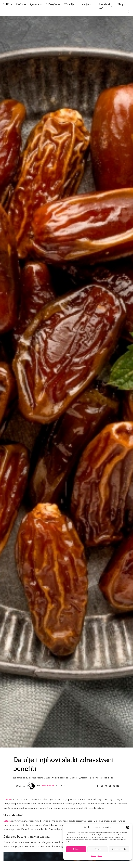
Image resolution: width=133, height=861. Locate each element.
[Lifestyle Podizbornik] (59, 4)
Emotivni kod (104, 6)
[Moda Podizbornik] (25, 4)
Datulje (7, 799)
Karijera (86, 4)
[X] (102, 786)
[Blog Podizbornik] (125, 4)
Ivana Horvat (47, 785)
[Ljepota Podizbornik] (41, 4)
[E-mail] (118, 786)
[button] (128, 827)
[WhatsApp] (110, 786)
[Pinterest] (114, 786)
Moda (19, 4)
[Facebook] (98, 786)
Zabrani (98, 849)
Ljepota (34, 4)
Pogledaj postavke (119, 849)
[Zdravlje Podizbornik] (76, 4)
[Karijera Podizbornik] (93, 4)
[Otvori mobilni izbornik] (122, 12)
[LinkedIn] (106, 786)
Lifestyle (51, 4)
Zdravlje (69, 4)
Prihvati (76, 849)
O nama (93, 856)
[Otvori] (129, 12)
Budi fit (20, 785)
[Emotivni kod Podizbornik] (112, 6)
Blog (120, 4)
